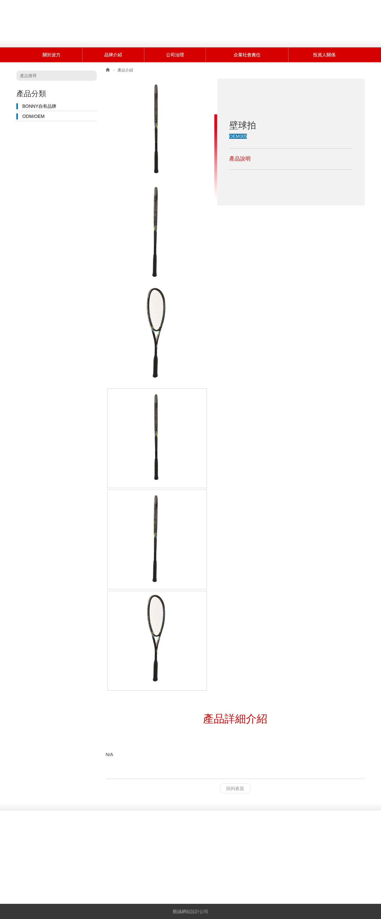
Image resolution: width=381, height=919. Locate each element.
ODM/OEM (33, 116)
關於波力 (51, 54)
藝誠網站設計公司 (190, 911)
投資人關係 (324, 54)
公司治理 (175, 54)
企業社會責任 (247, 54)
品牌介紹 (113, 54)
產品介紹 (125, 70)
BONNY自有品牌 (39, 106)
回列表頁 (235, 788)
